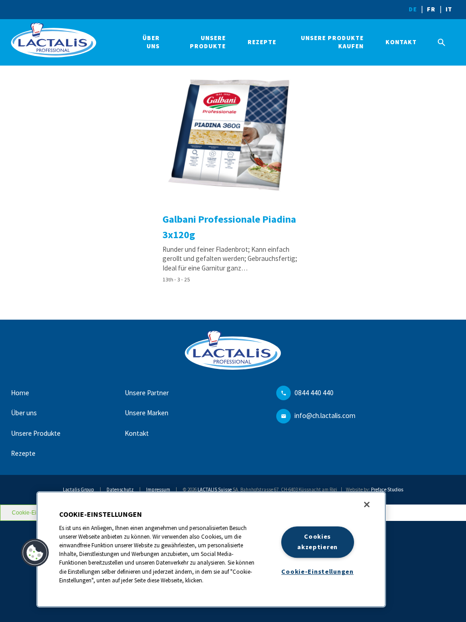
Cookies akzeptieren (317, 542)
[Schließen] (367, 505)
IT (449, 9)
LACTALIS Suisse (215, 489)
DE (413, 9)
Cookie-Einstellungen (317, 571)
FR (431, 9)
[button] (35, 552)
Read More (232, 176)
